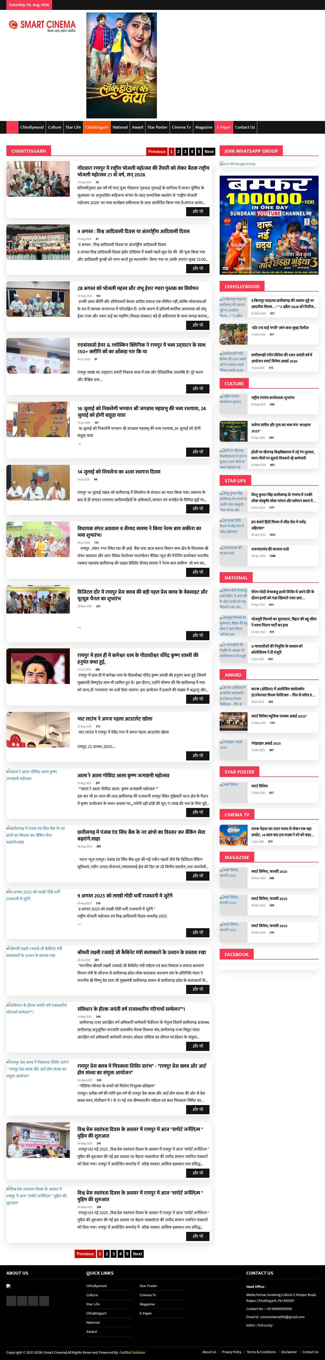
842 (270, 659)
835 (271, 605)
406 (271, 404)
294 (98, 1207)
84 (95, 479)
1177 (271, 508)
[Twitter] (303, 5)
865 (272, 465)
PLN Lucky (265, 1325)
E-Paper (224, 127)
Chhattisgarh (96, 127)
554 (272, 723)
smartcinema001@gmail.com (283, 1317)
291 (96, 960)
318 (97, 903)
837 (271, 793)
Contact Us (245, 127)
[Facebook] (297, 5)
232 (97, 606)
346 (98, 1017)
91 (95, 359)
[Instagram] (309, 5)
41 (97, 239)
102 (97, 296)
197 (96, 423)
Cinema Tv (181, 127)
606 (271, 878)
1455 (272, 535)
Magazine (204, 127)
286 (98, 846)
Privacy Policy (231, 1352)
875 (270, 841)
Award (137, 127)
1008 (272, 556)
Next (209, 151)
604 (271, 905)
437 (271, 334)
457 (271, 313)
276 (98, 1143)
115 (96, 543)
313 (270, 368)
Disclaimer (289, 1352)
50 (97, 182)
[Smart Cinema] (42, 25)
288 (97, 669)
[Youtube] (316, 5)
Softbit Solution (132, 1352)
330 (98, 1080)
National (120, 127)
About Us (209, 1352)
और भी (197, 212)
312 (97, 726)
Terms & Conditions (261, 1352)
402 (270, 702)
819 (271, 632)
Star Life (73, 127)
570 (271, 932)
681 (271, 750)
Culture (54, 127)
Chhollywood (32, 127)
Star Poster (158, 127)
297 (97, 783)
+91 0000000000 (279, 1309)
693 (271, 438)
